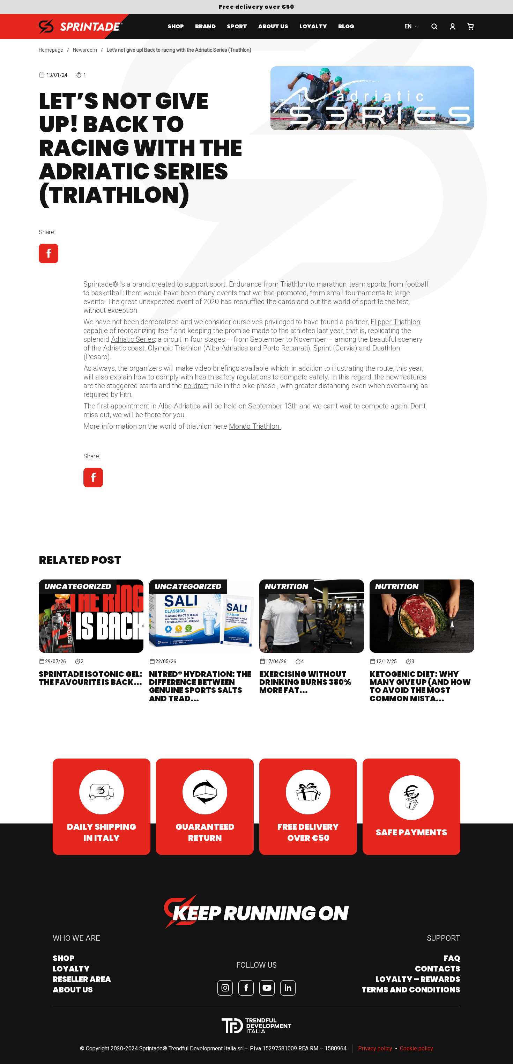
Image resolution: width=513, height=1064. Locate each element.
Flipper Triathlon (395, 322)
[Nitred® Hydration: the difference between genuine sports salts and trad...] (201, 616)
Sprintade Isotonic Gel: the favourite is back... (90, 678)
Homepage (51, 50)
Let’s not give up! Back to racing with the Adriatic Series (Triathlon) (179, 50)
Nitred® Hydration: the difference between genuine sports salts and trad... (200, 686)
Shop (176, 26)
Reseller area (82, 979)
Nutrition (286, 586)
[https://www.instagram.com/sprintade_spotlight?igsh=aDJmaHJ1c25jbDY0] (225, 988)
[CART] (470, 26)
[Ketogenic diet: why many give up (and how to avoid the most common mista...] (422, 616)
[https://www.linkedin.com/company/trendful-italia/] (287, 988)
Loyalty (71, 968)
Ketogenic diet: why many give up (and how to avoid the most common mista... (420, 686)
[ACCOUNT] (452, 26)
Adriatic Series (133, 339)
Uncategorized (77, 586)
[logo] (80, 26)
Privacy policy (375, 1048)
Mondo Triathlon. (255, 426)
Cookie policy (416, 1048)
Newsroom (85, 50)
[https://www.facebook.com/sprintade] (246, 988)
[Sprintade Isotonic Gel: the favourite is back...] (91, 616)
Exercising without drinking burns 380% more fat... (305, 682)
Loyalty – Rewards (418, 979)
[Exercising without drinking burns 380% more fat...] (311, 616)
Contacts (437, 968)
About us (273, 26)
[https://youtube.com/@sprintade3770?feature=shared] (266, 988)
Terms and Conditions (411, 989)
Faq (452, 958)
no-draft (196, 386)
